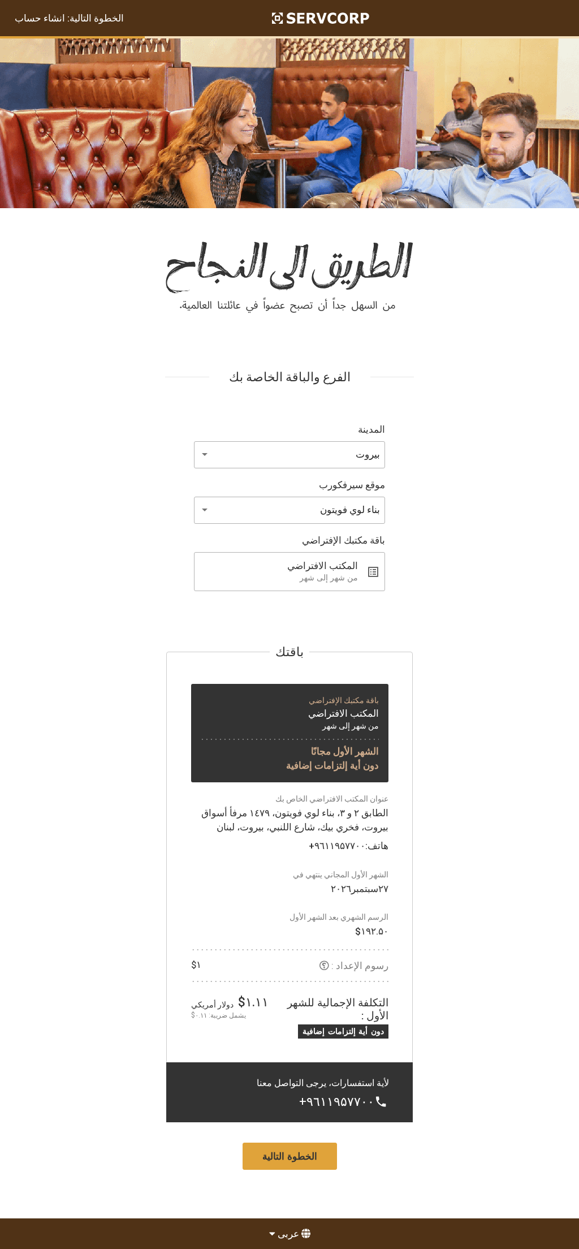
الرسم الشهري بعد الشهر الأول (339, 916)
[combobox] (289, 454)
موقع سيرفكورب (352, 484)
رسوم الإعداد (362, 965)
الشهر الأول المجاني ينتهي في (340, 874)
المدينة (371, 429)
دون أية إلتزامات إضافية (332, 765)
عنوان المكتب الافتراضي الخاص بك (331, 798)
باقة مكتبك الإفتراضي (343, 540)
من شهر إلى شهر (350, 725)
